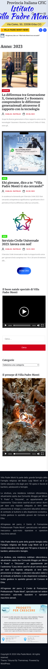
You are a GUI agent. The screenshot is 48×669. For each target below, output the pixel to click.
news (4, 178)
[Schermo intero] (42, 325)
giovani (6, 90)
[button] (24, 312)
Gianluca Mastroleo (13, 114)
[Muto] (38, 325)
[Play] (5, 325)
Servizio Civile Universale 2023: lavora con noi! (32, 35)
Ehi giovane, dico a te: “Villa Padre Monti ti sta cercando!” (23, 184)
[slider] (22, 325)
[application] (24, 312)
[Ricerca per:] (24, 339)
